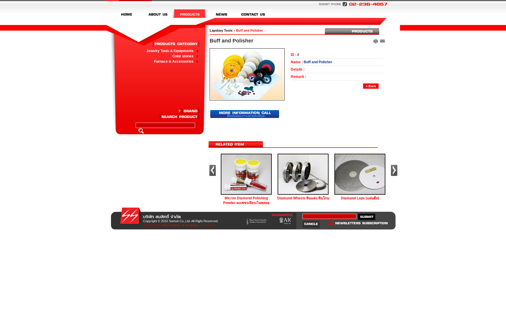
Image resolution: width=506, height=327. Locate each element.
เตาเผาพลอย (190, 225)
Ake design (208, 225)
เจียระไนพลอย (171, 225)
